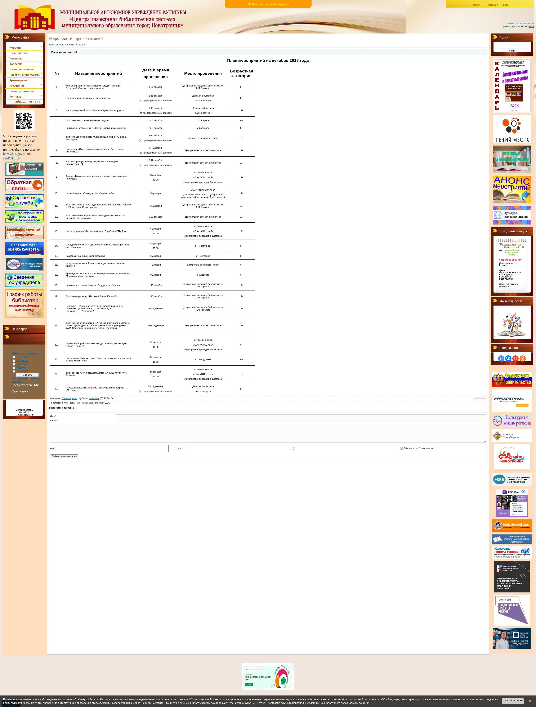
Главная (476, 5)
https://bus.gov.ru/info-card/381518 (17, 155)
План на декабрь (84, 402)
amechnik (94, 398)
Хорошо (22, 360)
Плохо (21, 367)
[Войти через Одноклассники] (522, 358)
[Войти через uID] (501, 358)
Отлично (23, 357)
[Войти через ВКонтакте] (508, 358)
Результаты (20, 378)
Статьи (64, 44)
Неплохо (23, 364)
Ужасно (22, 371)
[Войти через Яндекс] (515, 358)
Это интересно (78, 44)
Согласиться (513, 700)
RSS (531, 26)
